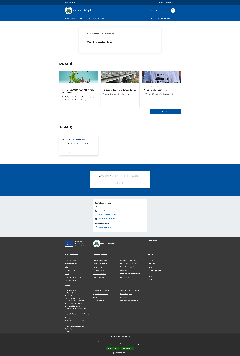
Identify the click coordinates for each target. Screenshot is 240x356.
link (138, 344)
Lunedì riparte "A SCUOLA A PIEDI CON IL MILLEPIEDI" (78, 91)
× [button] (238, 335)
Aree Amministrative (71, 263)
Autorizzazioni (124, 277)
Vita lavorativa (97, 267)
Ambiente (123, 270)
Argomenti (95, 34)
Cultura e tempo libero (100, 263)
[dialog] (120, 345)
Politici (67, 274)
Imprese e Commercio (99, 270)
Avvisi (146, 86)
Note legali (123, 297)
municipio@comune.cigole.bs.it (74, 320)
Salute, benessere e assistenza (130, 274)
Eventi (150, 280)
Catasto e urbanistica (99, 274)
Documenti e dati (70, 280)
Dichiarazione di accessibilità (129, 300)
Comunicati (151, 263)
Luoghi (150, 276)
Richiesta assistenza (99, 300)
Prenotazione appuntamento (102, 290)
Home (87, 34)
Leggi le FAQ (96, 297)
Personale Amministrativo (73, 277)
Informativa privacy (126, 294)
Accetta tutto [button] (112, 348)
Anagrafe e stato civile (100, 260)
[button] (120, 353)
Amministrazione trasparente (129, 290)
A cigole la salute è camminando (157, 89)
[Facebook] (156, 10)
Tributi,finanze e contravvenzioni (130, 267)
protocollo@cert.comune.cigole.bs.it (77, 314)
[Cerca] (173, 10)
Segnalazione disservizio (100, 294)
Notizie (64, 86)
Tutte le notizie (165, 112)
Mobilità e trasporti (99, 277)
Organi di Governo (70, 260)
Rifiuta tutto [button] (127, 348)
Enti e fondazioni (70, 270)
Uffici (66, 267)
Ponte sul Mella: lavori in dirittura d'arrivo (119, 89)
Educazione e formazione (128, 260)
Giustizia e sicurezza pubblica (129, 263)
